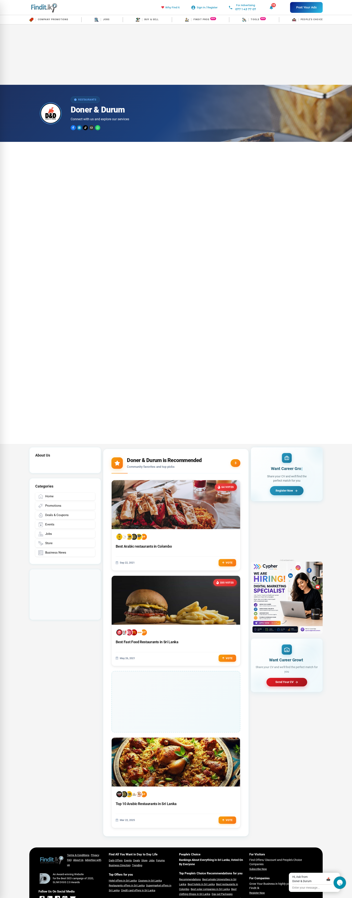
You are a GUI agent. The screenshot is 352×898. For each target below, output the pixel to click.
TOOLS (255, 19)
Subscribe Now (258, 868)
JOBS (106, 19)
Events (128, 860)
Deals (136, 860)
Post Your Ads (306, 7)
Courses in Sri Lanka (150, 880)
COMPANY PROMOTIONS (53, 19)
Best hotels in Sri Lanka (201, 884)
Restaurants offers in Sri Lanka (127, 885)
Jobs (152, 860)
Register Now (257, 892)
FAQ (69, 860)
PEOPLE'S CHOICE (312, 19)
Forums (160, 860)
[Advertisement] (176, 54)
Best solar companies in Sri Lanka (210, 889)
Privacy (95, 855)
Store (144, 860)
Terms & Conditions (78, 855)
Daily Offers (116, 860)
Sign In (201, 7)
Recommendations (190, 879)
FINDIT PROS (201, 19)
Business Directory (120, 865)
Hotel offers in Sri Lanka (123, 880)
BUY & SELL (151, 19)
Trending (137, 865)
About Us (78, 860)
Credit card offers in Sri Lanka (138, 890)
